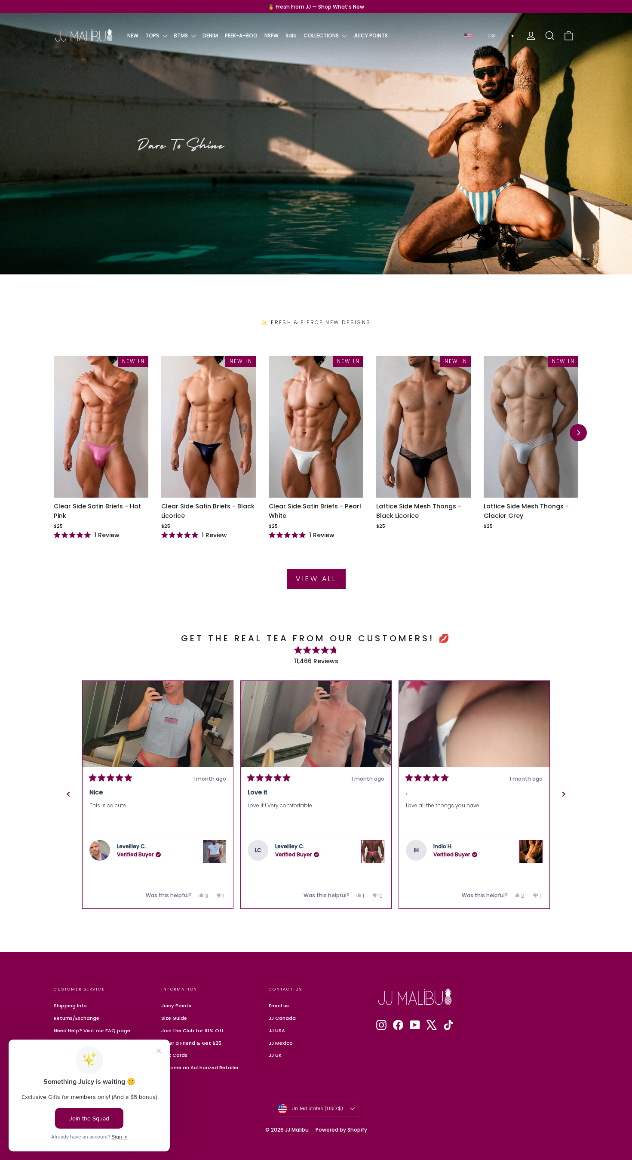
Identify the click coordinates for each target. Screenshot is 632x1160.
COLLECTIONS (322, 35)
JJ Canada (282, 1018)
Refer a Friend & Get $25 (191, 1043)
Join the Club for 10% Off (192, 1030)
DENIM (210, 35)
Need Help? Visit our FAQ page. (93, 1030)
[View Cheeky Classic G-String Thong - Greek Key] (217, 851)
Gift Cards (174, 1055)
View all (316, 579)
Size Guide (174, 1018)
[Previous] (68, 794)
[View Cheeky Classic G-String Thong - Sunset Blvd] (375, 839)
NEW (132, 35)
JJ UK (275, 1055)
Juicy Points (176, 1005)
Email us (279, 1005)
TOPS (152, 35)
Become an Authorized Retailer (200, 1067)
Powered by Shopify (341, 1129)
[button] (160, 724)
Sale (291, 35)
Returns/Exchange (76, 1018)
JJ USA (277, 1030)
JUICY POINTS (370, 35)
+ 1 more (532, 733)
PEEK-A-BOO (241, 35)
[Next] (578, 432)
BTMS (181, 35)
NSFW (271, 35)
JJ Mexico (281, 1043)
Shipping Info (70, 1005)
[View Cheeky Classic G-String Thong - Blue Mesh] (533, 839)
